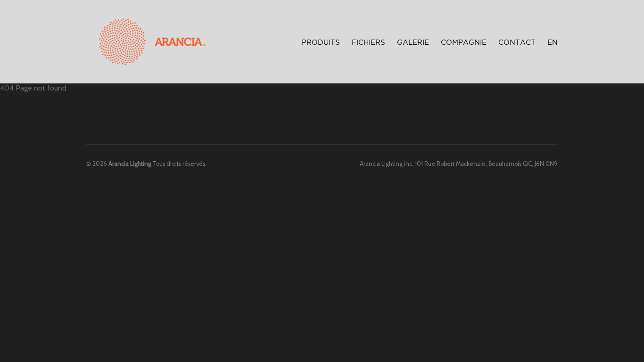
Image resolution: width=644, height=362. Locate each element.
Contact (517, 43)
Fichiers (368, 43)
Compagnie (464, 43)
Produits (321, 41)
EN (552, 43)
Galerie (413, 43)
